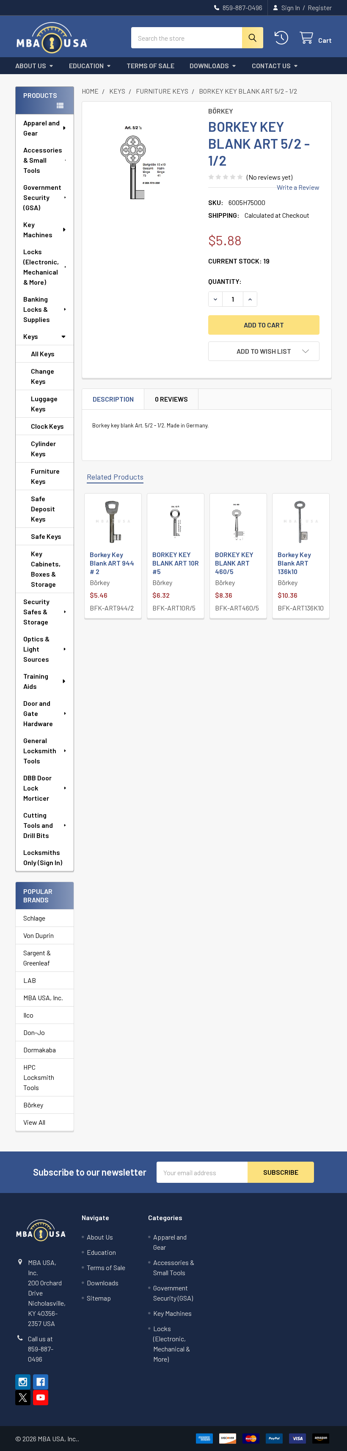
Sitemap (99, 1298)
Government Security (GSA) (42, 197)
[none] (142, 162)
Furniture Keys (45, 476)
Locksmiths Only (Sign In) (42, 857)
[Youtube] (40, 1397)
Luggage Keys (44, 403)
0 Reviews (171, 399)
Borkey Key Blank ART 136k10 (294, 562)
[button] (263, 351)
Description (113, 399)
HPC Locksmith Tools (38, 1077)
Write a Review (298, 187)
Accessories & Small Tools (42, 160)
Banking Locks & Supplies (36, 309)
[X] (22, 1397)
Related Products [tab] (115, 476)
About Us (30, 65)
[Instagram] (22, 1382)
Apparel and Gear (41, 128)
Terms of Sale (150, 65)
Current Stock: (239, 261)
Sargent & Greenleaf (37, 958)
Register (320, 7)
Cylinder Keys (43, 448)
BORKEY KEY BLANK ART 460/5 (234, 562)
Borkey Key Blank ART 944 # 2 (112, 562)
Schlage (34, 918)
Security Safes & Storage (36, 611)
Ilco (28, 1015)
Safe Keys (46, 536)
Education (86, 65)
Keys (30, 336)
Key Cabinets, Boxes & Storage (46, 568)
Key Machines (37, 229)
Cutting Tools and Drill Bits (38, 825)
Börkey (33, 1105)
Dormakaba (39, 1050)
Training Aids (35, 681)
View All (34, 1122)
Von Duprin (38, 935)
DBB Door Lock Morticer (37, 788)
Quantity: (225, 281)
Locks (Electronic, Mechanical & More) (41, 266)
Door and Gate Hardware (38, 713)
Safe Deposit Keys (43, 508)
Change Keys (42, 376)
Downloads (209, 65)
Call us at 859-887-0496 (40, 1348)
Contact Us (271, 65)
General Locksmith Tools (39, 750)
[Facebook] (40, 1382)
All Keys (43, 354)
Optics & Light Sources (36, 649)
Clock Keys (47, 426)
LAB (29, 980)
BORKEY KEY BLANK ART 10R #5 (175, 562)
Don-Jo (34, 1032)
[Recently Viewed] (283, 37)
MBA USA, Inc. (43, 997)
